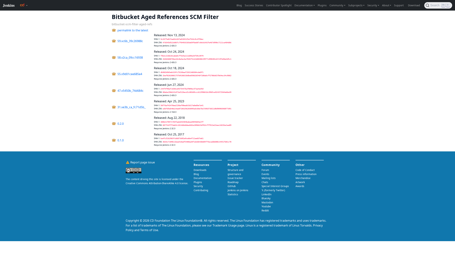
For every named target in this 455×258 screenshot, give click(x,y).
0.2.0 (120, 124)
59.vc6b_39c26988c (130, 41)
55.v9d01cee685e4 (129, 74)
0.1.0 (120, 140)
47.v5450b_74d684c (130, 91)
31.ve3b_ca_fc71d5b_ (131, 107)
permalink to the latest (132, 30)
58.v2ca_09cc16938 (130, 57)
